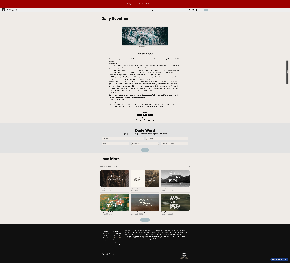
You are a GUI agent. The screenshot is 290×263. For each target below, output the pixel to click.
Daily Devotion (154, 10)
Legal (104, 240)
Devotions (106, 235)
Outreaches (178, 10)
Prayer (200, 10)
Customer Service (118, 233)
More (185, 10)
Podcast (105, 238)
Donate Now (158, 4)
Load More (145, 219)
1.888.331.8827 (117, 242)
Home (147, 10)
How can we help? (278, 259)
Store (170, 10)
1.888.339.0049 (117, 235)
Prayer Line (116, 240)
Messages (163, 10)
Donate (206, 10)
